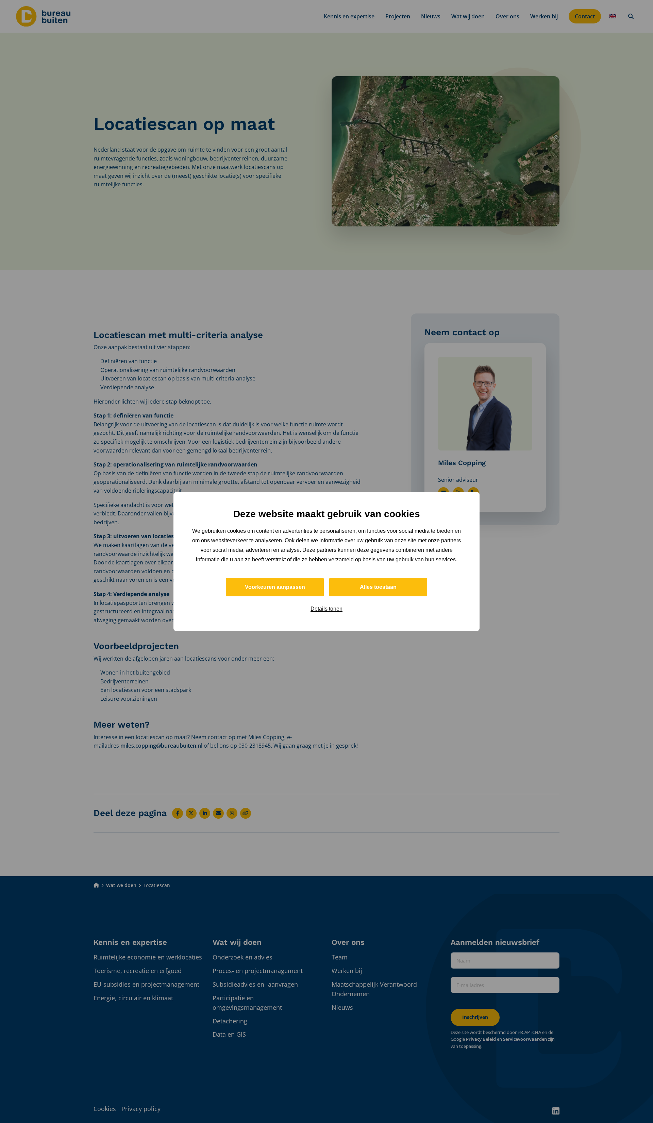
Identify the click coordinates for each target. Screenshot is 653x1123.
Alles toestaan (378, 587)
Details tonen (326, 609)
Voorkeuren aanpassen (275, 587)
